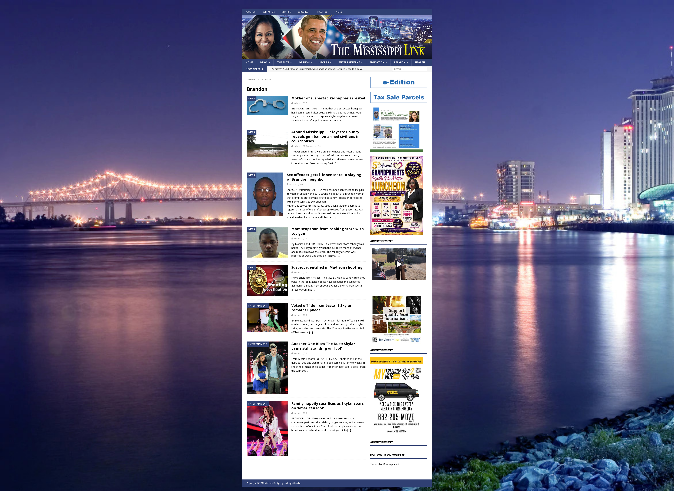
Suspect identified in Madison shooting (326, 267)
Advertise (322, 12)
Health (420, 62)
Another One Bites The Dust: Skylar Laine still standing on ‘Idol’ (323, 346)
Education (377, 62)
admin (297, 103)
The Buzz (283, 62)
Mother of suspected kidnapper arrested (328, 98)
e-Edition (286, 12)
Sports (324, 62)
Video (339, 12)
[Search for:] (409, 69)
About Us (250, 12)
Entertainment (349, 62)
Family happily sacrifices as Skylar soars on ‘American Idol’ (327, 405)
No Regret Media (292, 483)
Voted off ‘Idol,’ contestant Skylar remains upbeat (321, 307)
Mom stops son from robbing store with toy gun (327, 231)
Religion (399, 62)
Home (249, 62)
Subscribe (303, 12)
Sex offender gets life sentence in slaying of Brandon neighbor (324, 177)
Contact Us (268, 12)
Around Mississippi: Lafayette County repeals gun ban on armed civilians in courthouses (325, 136)
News (263, 62)
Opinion (304, 62)
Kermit (297, 238)
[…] (344, 120)
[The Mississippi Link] (337, 56)
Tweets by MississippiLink (384, 464)
